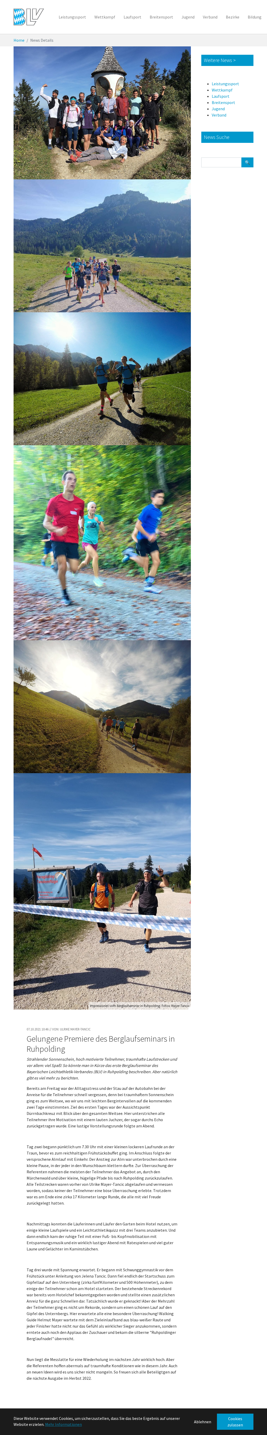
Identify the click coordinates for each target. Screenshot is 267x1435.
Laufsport (220, 96)
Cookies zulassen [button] (235, 1421)
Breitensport (223, 102)
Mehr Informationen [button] (63, 1424)
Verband (219, 115)
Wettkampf (222, 90)
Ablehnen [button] (202, 1421)
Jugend (218, 108)
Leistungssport (225, 83)
